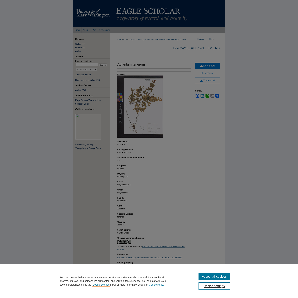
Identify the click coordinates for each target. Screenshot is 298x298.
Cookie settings (101, 284)
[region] (149, 281)
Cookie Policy (156, 284)
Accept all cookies (214, 276)
